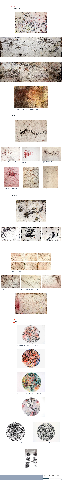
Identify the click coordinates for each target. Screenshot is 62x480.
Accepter (46, 478)
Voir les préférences (58, 478)
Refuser (52, 478)
